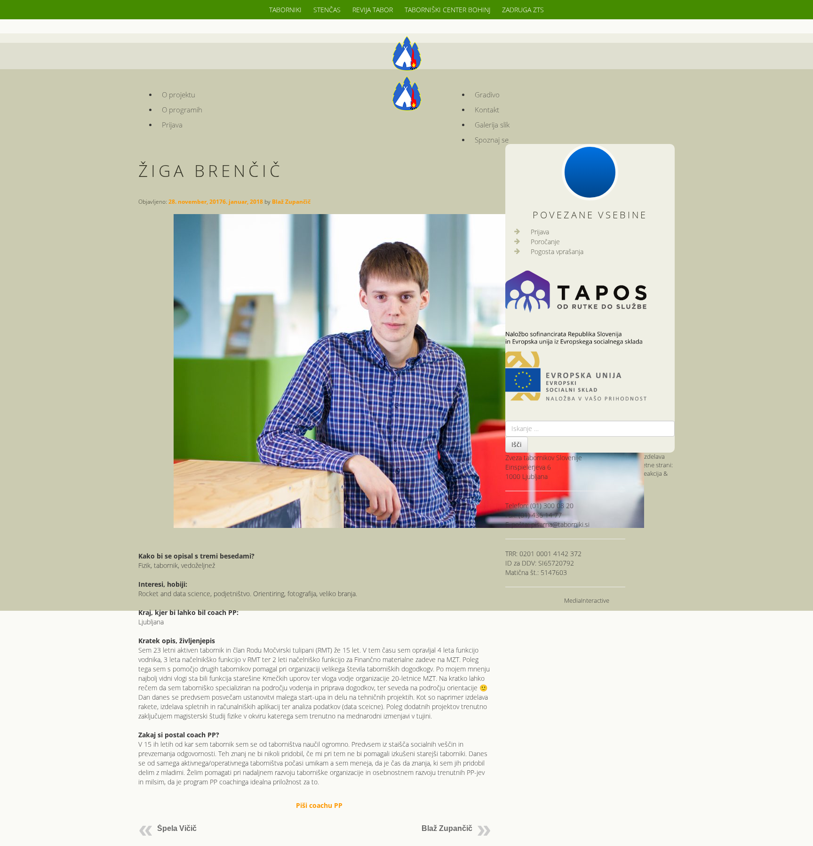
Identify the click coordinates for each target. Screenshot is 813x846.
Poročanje (545, 241)
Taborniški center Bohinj (447, 9)
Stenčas (327, 9)
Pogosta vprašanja (557, 251)
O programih (182, 110)
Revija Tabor (372, 9)
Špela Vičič (177, 828)
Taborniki (285, 9)
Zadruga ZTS (523, 9)
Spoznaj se (492, 140)
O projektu (178, 95)
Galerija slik (492, 125)
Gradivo (487, 95)
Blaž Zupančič (291, 201)
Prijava (172, 125)
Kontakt (487, 110)
